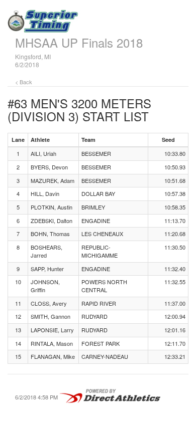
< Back (23, 82)
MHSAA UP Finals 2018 (79, 42)
